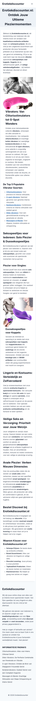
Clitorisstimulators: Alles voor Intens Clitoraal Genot (16, 652)
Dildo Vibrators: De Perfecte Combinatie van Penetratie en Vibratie (17, 659)
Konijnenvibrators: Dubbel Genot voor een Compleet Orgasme (16, 671)
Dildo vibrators (12, 213)
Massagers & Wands (14, 221)
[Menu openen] (32, 3)
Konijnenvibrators (13, 205)
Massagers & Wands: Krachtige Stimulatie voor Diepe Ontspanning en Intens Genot (16, 679)
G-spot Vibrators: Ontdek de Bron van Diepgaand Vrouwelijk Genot (17, 665)
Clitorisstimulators (14, 192)
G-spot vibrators (13, 197)
